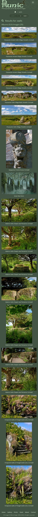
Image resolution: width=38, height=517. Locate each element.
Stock (21, 512)
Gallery (9, 512)
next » (25, 16)
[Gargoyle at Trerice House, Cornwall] (19, 149)
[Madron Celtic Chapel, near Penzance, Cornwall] (19, 210)
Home (3, 512)
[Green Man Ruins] (19, 183)
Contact (33, 512)
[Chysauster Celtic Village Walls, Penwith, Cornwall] (19, 96)
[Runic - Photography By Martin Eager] (14, 4)
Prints (16, 512)
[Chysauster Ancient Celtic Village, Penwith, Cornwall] (19, 32)
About (27, 512)
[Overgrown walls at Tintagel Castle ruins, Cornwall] (19, 406)
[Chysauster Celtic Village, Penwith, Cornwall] (19, 115)
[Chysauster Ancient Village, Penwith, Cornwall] (19, 49)
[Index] (16, 12)
